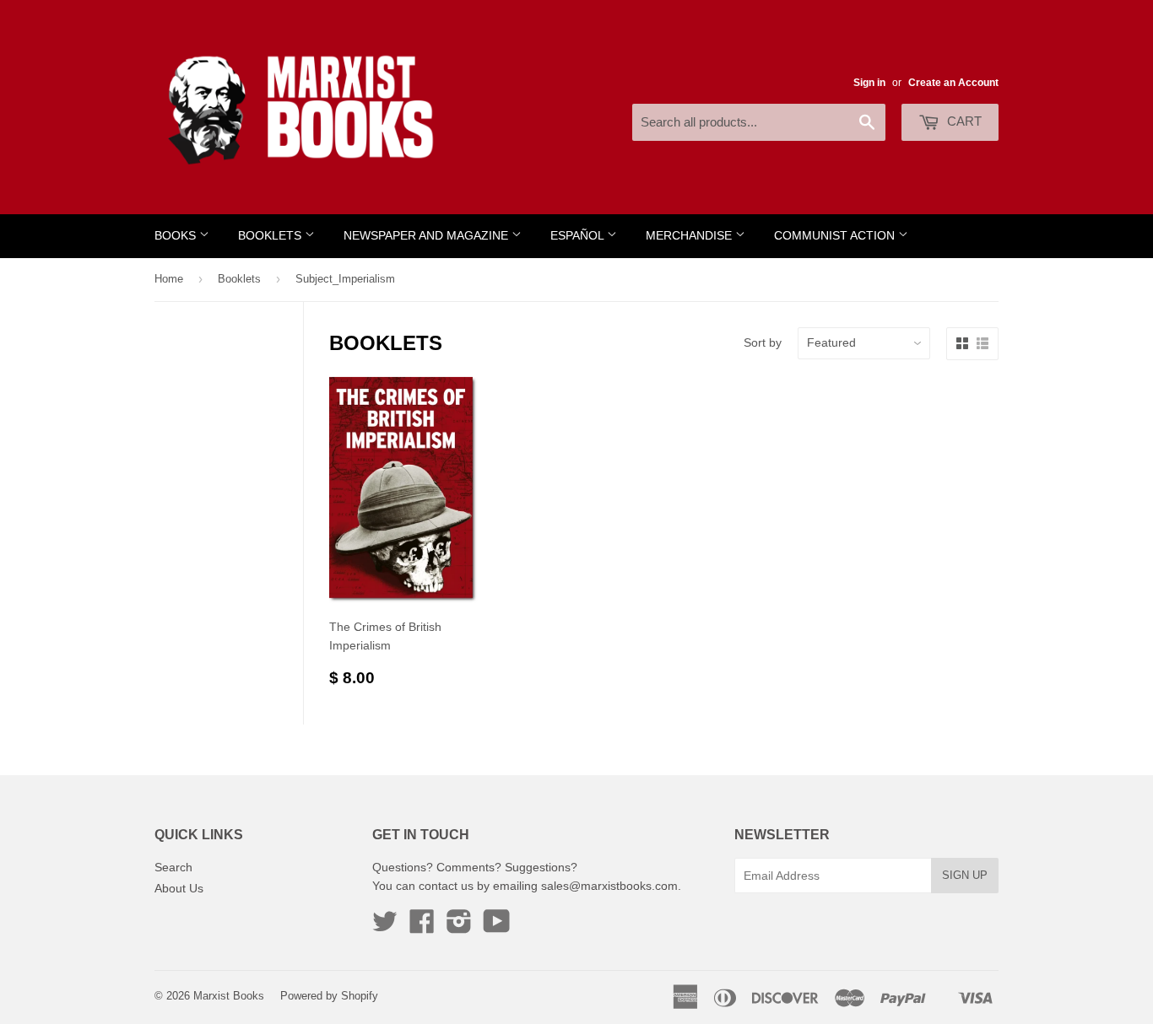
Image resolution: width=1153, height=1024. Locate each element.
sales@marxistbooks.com (609, 885)
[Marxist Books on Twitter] (385, 927)
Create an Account (953, 83)
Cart (963, 121)
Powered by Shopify (329, 995)
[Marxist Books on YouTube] (497, 927)
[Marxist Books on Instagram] (459, 927)
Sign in (869, 83)
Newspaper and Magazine (428, 235)
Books (176, 235)
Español (578, 235)
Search (173, 867)
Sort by (763, 342)
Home (168, 278)
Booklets (271, 235)
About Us (178, 888)
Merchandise (690, 235)
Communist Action (836, 235)
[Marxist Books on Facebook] (422, 927)
